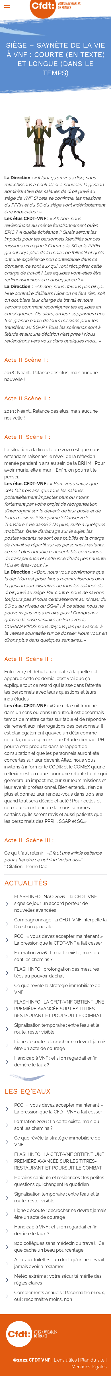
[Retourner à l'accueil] (55, 5)
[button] (7, 5)
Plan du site (92, 1360)
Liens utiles (65, 1360)
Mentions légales (89, 1366)
